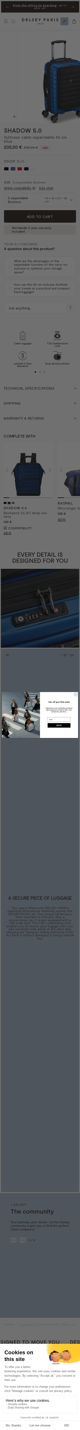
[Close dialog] (75, 694)
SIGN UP (59, 725)
